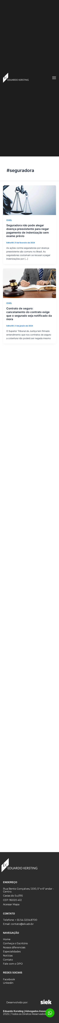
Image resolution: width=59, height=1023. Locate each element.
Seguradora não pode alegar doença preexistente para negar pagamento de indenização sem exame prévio (27, 231)
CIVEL (9, 220)
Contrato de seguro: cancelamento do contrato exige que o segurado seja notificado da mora (29, 314)
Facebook (9, 979)
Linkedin (8, 982)
